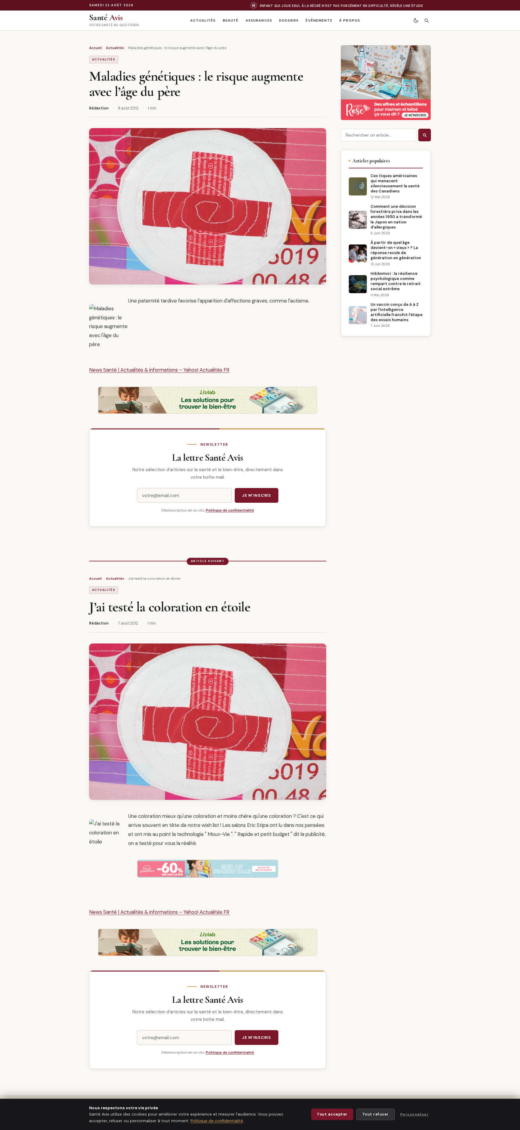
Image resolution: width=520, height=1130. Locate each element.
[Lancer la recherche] (424, 135)
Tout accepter (332, 1114)
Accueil (95, 48)
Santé (105, 17)
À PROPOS (349, 20)
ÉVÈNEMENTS (318, 20)
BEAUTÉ (231, 20)
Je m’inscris (256, 495)
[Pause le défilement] (253, 5)
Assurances (259, 20)
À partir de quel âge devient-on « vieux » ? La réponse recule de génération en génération (395, 250)
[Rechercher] (426, 20)
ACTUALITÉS (202, 20)
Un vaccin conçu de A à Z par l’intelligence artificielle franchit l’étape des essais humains (396, 312)
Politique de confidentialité (230, 510)
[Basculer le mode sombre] (415, 20)
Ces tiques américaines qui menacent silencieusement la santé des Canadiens (394, 183)
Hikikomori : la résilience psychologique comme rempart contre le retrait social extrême (395, 281)
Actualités (115, 48)
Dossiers (289, 20)
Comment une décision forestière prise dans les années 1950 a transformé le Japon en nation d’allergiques (396, 216)
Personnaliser (414, 1114)
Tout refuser (375, 1114)
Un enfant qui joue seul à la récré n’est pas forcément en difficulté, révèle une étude (320, 6)
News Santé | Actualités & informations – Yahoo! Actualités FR (159, 370)
